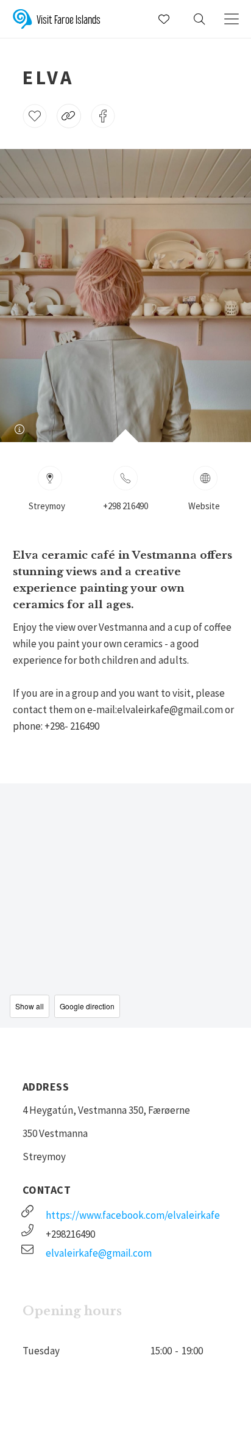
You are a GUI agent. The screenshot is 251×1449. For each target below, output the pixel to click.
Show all (29, 1006)
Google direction (87, 1006)
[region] (125, 905)
